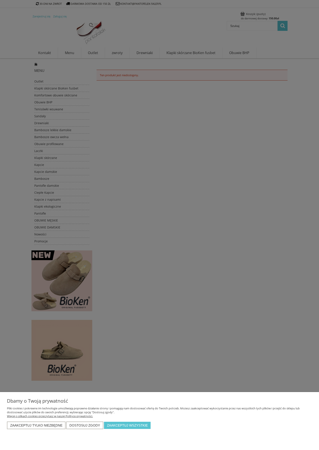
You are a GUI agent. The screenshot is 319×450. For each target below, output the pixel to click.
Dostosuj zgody (84, 425)
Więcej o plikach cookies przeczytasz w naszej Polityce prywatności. (50, 416)
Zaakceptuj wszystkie (127, 425)
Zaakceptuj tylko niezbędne (36, 425)
